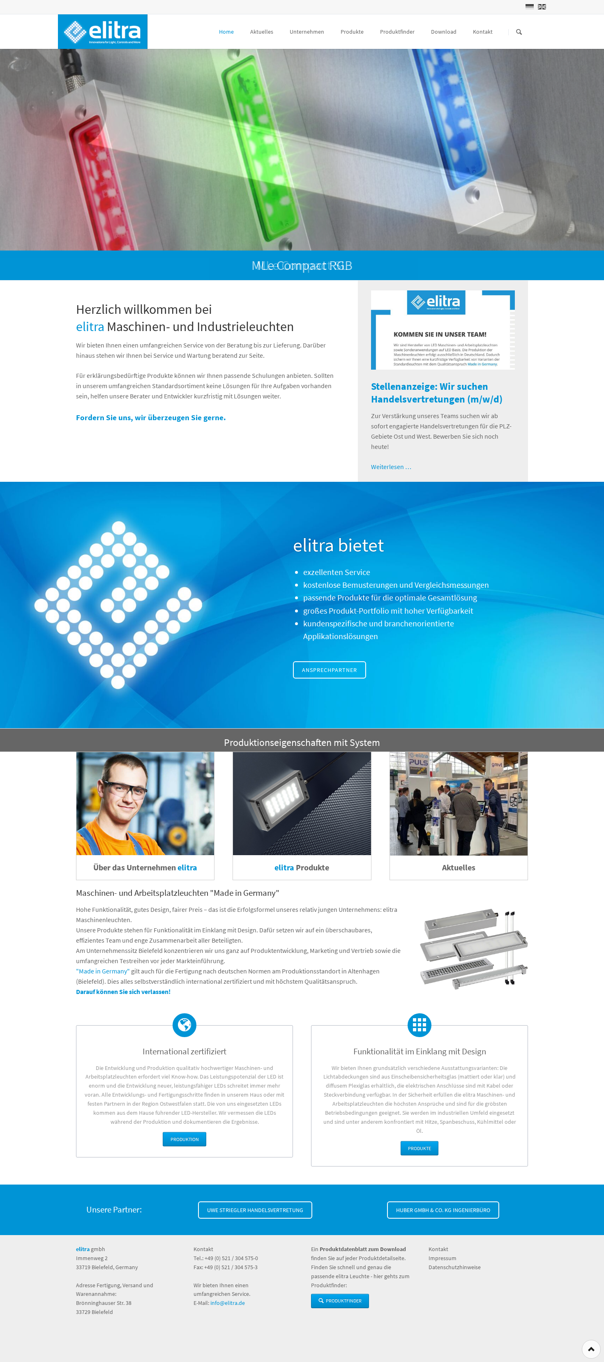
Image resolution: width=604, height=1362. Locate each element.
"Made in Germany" (103, 971)
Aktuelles (261, 31)
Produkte (352, 31)
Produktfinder (397, 31)
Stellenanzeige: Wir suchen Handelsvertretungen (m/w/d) (437, 392)
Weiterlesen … (391, 466)
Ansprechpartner (329, 670)
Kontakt (483, 31)
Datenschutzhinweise (455, 1267)
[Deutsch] (530, 6)
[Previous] (9, 165)
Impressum (442, 1258)
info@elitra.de (227, 1303)
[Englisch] (542, 6)
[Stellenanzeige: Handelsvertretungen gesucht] (443, 330)
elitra (90, 326)
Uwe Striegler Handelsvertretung (255, 1210)
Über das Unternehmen (145, 867)
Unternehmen (307, 31)
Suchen (519, 32)
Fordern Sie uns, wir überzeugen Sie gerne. (151, 417)
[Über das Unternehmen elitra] (145, 803)
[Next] (595, 165)
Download (443, 31)
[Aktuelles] (459, 804)
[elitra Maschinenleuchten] (474, 949)
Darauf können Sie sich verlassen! (123, 991)
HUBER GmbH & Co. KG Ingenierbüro (443, 1210)
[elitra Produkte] (302, 803)
